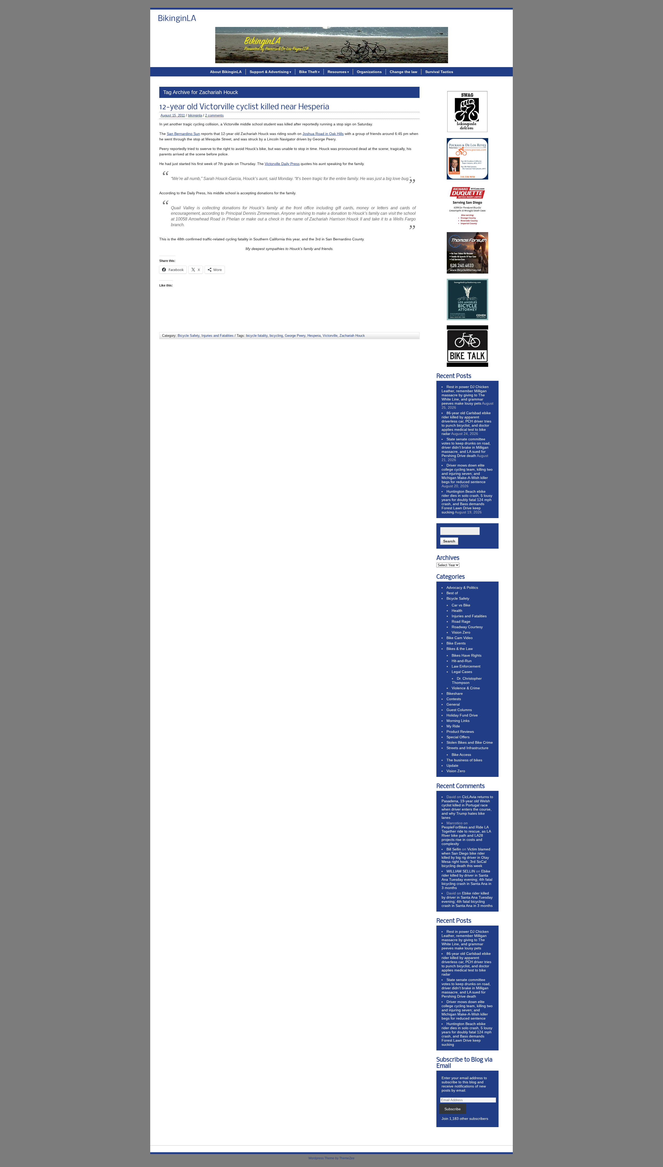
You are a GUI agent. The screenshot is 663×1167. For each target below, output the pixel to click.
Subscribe (452, 1109)
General (453, 704)
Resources (337, 72)
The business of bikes (464, 760)
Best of (452, 593)
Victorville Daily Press (282, 164)
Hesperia (314, 336)
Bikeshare (454, 693)
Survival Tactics (439, 72)
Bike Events (456, 643)
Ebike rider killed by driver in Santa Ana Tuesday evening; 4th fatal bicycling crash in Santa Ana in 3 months (467, 879)
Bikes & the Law (459, 649)
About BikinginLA (226, 72)
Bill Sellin (453, 849)
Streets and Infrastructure (467, 748)
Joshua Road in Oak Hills (323, 134)
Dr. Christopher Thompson (467, 680)
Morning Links (458, 721)
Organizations (369, 72)
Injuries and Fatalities (217, 336)
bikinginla (195, 115)
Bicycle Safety (188, 336)
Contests (453, 699)
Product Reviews (460, 731)
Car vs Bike (461, 605)
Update (452, 765)
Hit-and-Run (462, 661)
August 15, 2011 (173, 115)
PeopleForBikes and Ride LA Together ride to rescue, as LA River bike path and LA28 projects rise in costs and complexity (466, 835)
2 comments (214, 115)
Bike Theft (308, 72)
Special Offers (458, 737)
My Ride (453, 726)
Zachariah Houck (352, 336)
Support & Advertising (269, 72)
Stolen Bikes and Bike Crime (469, 742)
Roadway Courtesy (467, 627)
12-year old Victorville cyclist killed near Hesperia (244, 107)
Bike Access (461, 755)
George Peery (295, 336)
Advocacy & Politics (462, 587)
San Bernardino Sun (183, 134)
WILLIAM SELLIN (460, 871)
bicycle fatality (257, 336)
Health (457, 610)
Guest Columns (459, 710)
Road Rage (461, 621)
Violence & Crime (466, 688)
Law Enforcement (466, 666)
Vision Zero (461, 632)
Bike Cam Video (459, 638)
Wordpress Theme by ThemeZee (331, 1158)
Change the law (403, 72)
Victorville (330, 336)
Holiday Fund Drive (462, 715)
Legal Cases (462, 672)
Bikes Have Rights (466, 655)
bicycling (276, 336)
